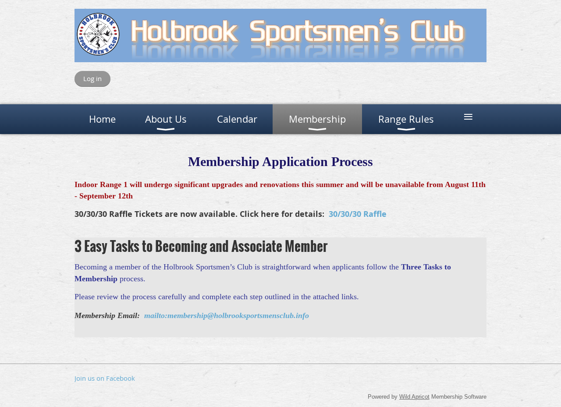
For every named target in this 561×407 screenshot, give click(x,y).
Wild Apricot (414, 396)
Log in (92, 78)
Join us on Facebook (105, 378)
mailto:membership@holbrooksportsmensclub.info (226, 315)
